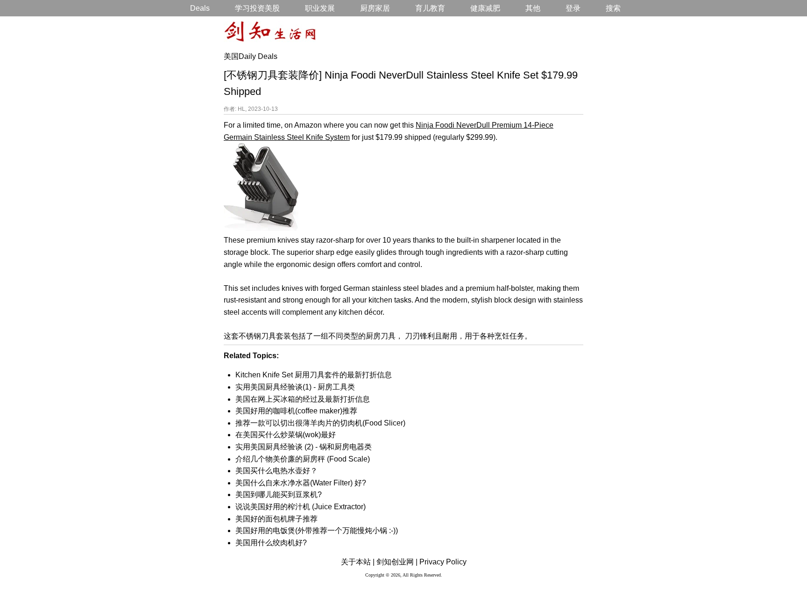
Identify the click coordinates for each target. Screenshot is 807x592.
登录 (573, 8)
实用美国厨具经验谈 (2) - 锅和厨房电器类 (303, 447)
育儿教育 (430, 8)
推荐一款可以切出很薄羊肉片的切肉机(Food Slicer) (320, 423)
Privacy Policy (443, 562)
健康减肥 (485, 8)
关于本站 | (358, 562)
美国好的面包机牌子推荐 (276, 519)
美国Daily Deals (250, 56)
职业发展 (320, 8)
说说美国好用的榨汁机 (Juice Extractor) (300, 507)
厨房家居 (375, 8)
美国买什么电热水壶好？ (276, 471)
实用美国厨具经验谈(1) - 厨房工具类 (295, 387)
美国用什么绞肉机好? (271, 543)
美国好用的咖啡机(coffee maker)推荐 (296, 411)
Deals (200, 8)
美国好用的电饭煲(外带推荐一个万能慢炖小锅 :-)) (316, 530)
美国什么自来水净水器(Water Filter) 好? (300, 483)
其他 (532, 8)
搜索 (613, 8)
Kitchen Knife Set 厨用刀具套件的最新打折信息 (313, 375)
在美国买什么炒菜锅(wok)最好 (285, 435)
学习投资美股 (257, 8)
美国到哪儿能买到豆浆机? (278, 494)
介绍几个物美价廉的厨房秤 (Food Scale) (302, 459)
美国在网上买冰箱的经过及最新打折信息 (302, 399)
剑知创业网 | (397, 562)
